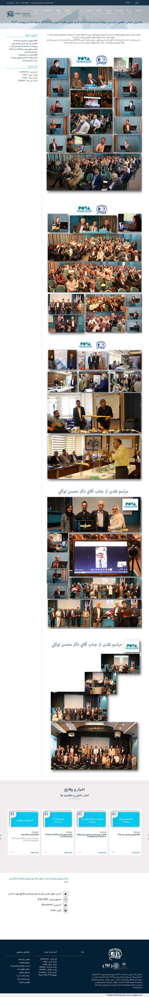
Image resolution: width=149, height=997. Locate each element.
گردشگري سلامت (68, 11)
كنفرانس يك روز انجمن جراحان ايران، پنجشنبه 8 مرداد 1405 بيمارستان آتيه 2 (23, 45)
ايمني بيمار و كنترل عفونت (80, 14)
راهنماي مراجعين (109, 11)
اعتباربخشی (47, 10)
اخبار (17, 3)
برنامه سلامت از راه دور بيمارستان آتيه (42, 3)
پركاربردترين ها (119, 11)
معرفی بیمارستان (24, 959)
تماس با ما (10, 3)
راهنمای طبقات (24, 962)
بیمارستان (138, 10)
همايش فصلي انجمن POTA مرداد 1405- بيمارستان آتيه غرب (23, 51)
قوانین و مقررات (24, 982)
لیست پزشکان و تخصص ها (20, 966)
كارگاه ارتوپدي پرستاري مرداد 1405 (25, 40)
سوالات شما (58, 11)
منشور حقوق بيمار (24, 969)
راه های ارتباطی (24, 972)
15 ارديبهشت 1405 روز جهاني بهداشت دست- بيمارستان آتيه (23, 59)
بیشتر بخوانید (136, 853)
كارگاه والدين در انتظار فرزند (27, 54)
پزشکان (98, 10)
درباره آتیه (129, 11)
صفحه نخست (25, 3)
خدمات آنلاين (35, 11)
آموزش (89, 10)
